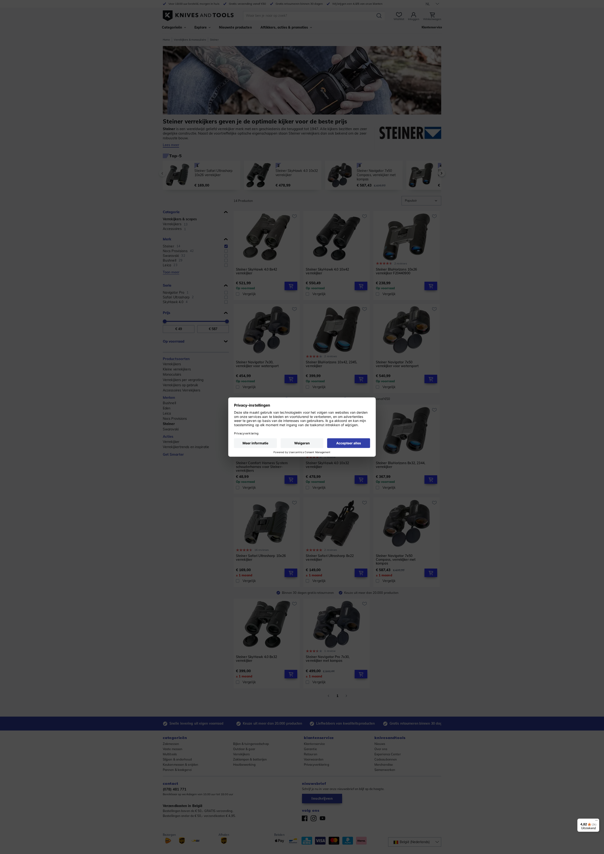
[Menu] (596, 821)
